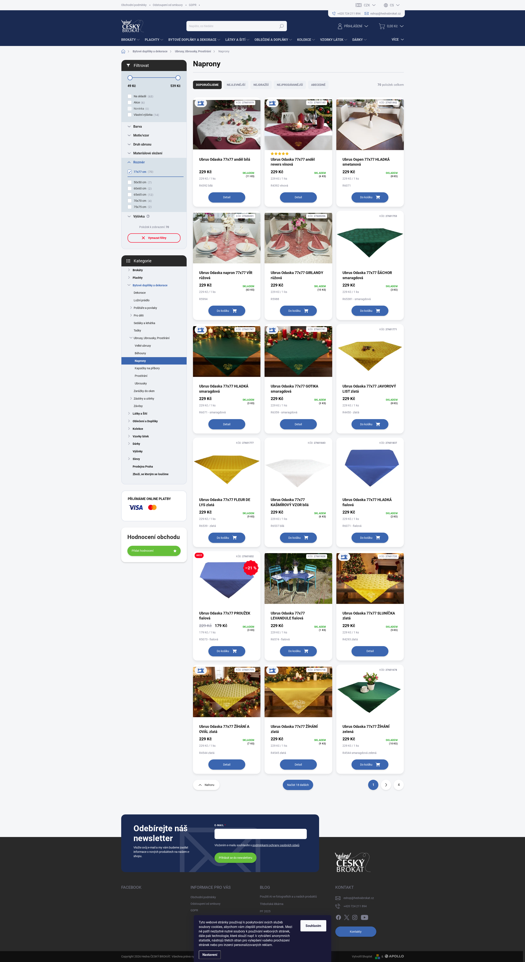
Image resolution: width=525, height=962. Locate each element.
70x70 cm (142, 201)
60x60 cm (142, 188)
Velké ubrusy (143, 345)
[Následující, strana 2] (386, 785)
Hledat (281, 26)
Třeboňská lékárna (271, 904)
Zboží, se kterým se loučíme (151, 474)
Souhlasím (313, 926)
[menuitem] (131, 40)
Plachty (138, 277)
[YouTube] (364, 917)
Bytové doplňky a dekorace (150, 285)
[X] (347, 917)
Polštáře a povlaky (145, 308)
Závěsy (138, 406)
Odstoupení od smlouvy (168, 5)
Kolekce (138, 428)
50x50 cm (142, 182)
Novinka (141, 108)
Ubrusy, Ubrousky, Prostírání (151, 338)
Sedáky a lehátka (144, 323)
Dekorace (140, 292)
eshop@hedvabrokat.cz (359, 898)
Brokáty (138, 270)
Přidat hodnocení (142, 550)
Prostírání (141, 375)
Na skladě (143, 96)
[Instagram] (355, 917)
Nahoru (209, 785)
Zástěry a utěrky (144, 398)
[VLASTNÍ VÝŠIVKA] (226, 126)
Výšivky (138, 451)
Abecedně (318, 84)
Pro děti (139, 315)
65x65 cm (143, 194)
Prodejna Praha (143, 466)
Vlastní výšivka (146, 115)
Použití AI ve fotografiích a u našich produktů (288, 896)
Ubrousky (141, 383)
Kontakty (356, 931)
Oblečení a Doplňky (145, 421)
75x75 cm (142, 207)
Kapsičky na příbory (147, 368)
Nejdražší (261, 84)
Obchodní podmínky (134, 5)
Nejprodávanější (290, 84)
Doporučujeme (207, 84)
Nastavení (209, 955)
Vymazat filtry (157, 238)
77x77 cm (143, 172)
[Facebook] (338, 917)
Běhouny (140, 353)
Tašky (137, 330)
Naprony (140, 360)
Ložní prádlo (142, 300)
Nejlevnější (236, 84)
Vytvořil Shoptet (362, 956)
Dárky (136, 443)
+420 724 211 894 (355, 906)
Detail (226, 197)
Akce (139, 102)
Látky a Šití (140, 413)
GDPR (192, 5)
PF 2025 (265, 911)
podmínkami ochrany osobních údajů (275, 845)
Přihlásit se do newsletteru (235, 857)
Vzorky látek (141, 436)
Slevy (136, 459)
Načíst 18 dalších (298, 785)
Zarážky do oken (144, 391)
